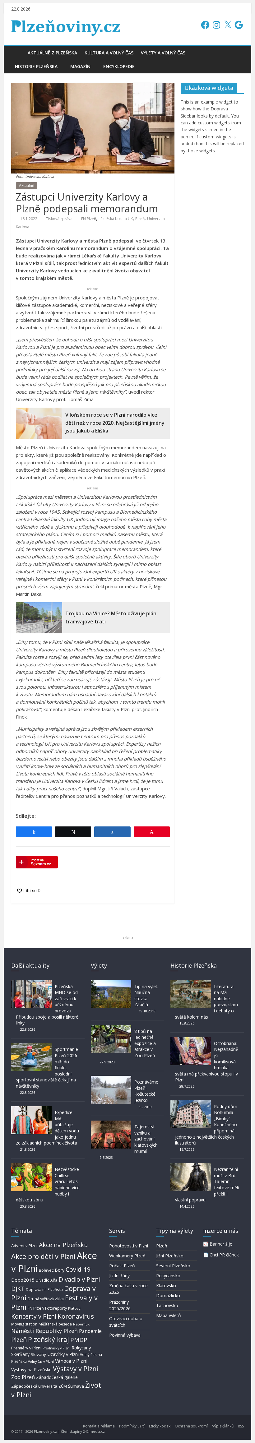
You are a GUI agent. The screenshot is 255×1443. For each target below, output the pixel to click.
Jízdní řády (119, 1276)
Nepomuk (81, 1324)
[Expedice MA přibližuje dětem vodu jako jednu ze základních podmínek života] (31, 1109)
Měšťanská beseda (55, 1324)
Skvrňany (20, 1354)
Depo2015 (23, 1280)
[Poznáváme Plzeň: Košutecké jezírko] (111, 1079)
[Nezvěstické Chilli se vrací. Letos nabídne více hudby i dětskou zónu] (31, 1166)
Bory (59, 1270)
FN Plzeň (88, 218)
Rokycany (81, 1347)
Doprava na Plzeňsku (44, 1289)
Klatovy (74, 1308)
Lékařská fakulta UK (116, 218)
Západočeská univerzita (34, 1386)
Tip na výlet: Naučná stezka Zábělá (146, 995)
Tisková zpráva (59, 218)
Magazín (80, 66)
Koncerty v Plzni (33, 1316)
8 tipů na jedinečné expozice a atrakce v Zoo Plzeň (145, 1043)
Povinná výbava (125, 1335)
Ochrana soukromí (191, 1426)
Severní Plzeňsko (173, 1266)
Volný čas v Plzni (41, 1361)
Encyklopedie (119, 66)
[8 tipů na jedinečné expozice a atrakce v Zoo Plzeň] (111, 1028)
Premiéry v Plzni (26, 1348)
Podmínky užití (132, 1426)
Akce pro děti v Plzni (43, 1256)
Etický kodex (159, 1426)
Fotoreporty (56, 1308)
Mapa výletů (168, 1315)
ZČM (62, 1386)
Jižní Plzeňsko (169, 1256)
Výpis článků (223, 1426)
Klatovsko (166, 1285)
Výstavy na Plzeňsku (31, 1369)
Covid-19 (78, 1269)
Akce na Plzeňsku (63, 1245)
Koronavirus (76, 1316)
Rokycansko (168, 1276)
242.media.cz (94, 1431)
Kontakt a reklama (99, 1426)
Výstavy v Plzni (75, 1368)
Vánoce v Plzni (71, 1360)
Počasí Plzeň (122, 1266)
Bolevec (46, 1270)
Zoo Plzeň (23, 1377)
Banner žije (221, 1244)
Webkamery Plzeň (127, 1256)
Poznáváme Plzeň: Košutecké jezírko (146, 1091)
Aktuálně (26, 185)
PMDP (78, 1340)
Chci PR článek (224, 1255)
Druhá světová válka (46, 1299)
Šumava (76, 1386)
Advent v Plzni (24, 1245)
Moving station (24, 1324)
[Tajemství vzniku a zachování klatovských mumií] (111, 1123)
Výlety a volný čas (163, 53)
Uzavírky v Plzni (63, 1354)
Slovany (38, 1354)
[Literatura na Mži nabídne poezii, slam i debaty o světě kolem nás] (190, 983)
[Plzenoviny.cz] (17, 52)
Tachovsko (167, 1305)
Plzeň (140, 218)
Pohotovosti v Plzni (128, 1246)
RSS (241, 1426)
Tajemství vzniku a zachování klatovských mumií (146, 1139)
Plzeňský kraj (48, 1339)
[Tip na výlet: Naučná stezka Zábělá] (111, 983)
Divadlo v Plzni (79, 1279)
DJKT (18, 1288)
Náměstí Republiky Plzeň (44, 1330)
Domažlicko (168, 1295)
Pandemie (90, 1331)
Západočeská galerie (57, 1377)
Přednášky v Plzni (56, 1348)
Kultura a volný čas (109, 53)
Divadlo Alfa (46, 1280)
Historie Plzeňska (36, 66)
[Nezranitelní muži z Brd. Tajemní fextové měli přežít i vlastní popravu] (190, 1166)
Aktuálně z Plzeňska (52, 53)
